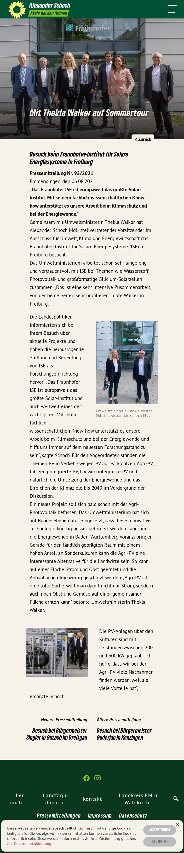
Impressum (100, 815)
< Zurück (143, 139)
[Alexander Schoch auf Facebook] (86, 780)
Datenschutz (133, 815)
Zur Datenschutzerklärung (29, 843)
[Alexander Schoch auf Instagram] (97, 780)
